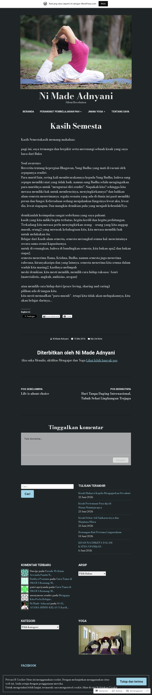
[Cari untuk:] (47, 486)
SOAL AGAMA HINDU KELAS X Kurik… (49, 605)
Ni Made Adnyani (76, 96)
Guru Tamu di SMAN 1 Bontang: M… (51, 581)
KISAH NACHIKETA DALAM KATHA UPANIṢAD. (95, 545)
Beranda (28, 111)
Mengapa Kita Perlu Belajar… (50, 597)
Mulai (103, 4)
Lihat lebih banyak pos (101, 360)
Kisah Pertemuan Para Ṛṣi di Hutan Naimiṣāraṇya (94, 505)
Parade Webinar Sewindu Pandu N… (47, 573)
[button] (104, 640)
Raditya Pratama (39, 579)
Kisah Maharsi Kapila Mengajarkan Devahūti (104, 493)
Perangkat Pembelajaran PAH (59, 111)
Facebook (28, 665)
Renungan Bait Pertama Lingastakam (99, 532)
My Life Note (96, 339)
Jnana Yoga (95, 111)
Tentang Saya (120, 111)
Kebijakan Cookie (107, 687)
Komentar (120, 460)
